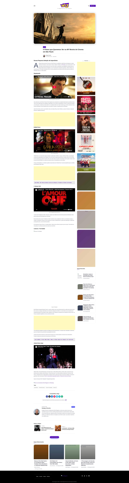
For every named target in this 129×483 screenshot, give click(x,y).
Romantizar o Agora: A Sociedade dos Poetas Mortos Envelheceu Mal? (88, 275)
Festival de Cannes (42, 387)
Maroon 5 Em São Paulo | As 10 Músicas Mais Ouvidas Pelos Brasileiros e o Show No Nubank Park (88, 296)
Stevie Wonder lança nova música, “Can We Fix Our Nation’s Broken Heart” (47, 429)
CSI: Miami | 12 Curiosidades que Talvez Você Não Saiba (56, 462)
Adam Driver (36, 387)
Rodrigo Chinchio (48, 55)
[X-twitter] (87, 476)
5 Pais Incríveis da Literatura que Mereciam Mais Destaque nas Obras (88, 318)
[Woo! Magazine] (64, 5)
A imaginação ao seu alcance (64, 8)
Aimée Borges (68, 467)
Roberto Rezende (37, 467)
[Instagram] (82, 476)
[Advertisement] (54, 119)
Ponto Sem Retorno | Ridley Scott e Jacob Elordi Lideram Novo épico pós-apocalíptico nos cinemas (89, 286)
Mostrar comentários (54, 437)
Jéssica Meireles (52, 465)
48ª (62, 64)
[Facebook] (89, 476)
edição (64, 64)
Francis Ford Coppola (49, 387)
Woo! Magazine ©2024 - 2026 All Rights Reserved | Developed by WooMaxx (64, 481)
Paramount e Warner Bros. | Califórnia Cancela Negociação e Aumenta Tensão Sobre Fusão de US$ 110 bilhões (88, 307)
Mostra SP (54, 387)
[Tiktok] (84, 476)
